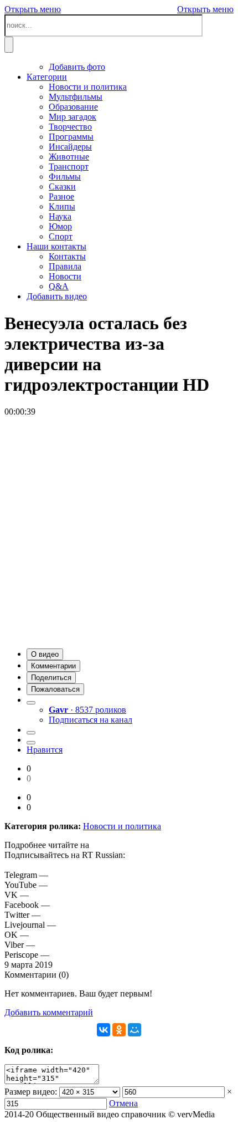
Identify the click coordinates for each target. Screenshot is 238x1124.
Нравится (45, 749)
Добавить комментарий (48, 1012)
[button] (45, 654)
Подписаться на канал (90, 719)
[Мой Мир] (134, 1029)
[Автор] (31, 702)
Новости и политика (122, 826)
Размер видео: (30, 1091)
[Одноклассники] (119, 1029)
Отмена (123, 1103)
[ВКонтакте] (103, 1029)
